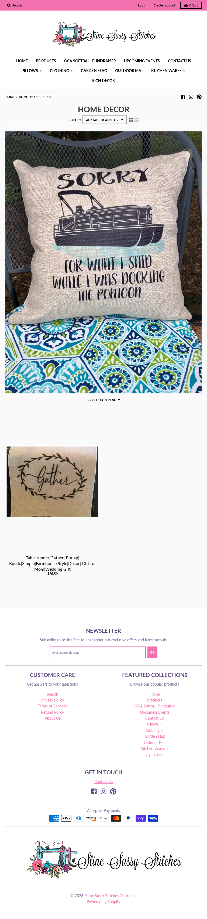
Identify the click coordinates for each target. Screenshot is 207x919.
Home (9, 96)
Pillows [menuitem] (30, 70)
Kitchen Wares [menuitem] (166, 70)
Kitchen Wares (153, 748)
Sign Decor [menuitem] (103, 80)
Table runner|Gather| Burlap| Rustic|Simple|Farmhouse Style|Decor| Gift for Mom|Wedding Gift (52, 563)
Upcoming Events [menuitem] (142, 61)
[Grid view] (131, 119)
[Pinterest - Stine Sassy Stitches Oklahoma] (199, 96)
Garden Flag (155, 736)
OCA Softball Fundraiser (155, 706)
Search (52, 694)
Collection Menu (102, 400)
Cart (193, 5)
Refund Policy (52, 712)
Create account (164, 5)
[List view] (136, 119)
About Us (52, 718)
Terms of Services (52, 706)
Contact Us (154, 718)
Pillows (152, 724)
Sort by (75, 120)
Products (154, 700)
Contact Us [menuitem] (179, 61)
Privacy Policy (52, 700)
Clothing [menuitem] (59, 70)
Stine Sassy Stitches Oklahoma (111, 895)
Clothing (153, 730)
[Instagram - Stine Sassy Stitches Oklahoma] (191, 96)
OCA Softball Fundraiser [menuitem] (90, 61)
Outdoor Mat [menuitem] (129, 70)
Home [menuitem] (22, 61)
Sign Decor (155, 754)
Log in (142, 5)
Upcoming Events (154, 712)
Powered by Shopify (103, 901)
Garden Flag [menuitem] (94, 70)
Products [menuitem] (46, 61)
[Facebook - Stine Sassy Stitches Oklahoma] (183, 96)
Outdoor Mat (155, 742)
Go (152, 652)
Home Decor (29, 96)
